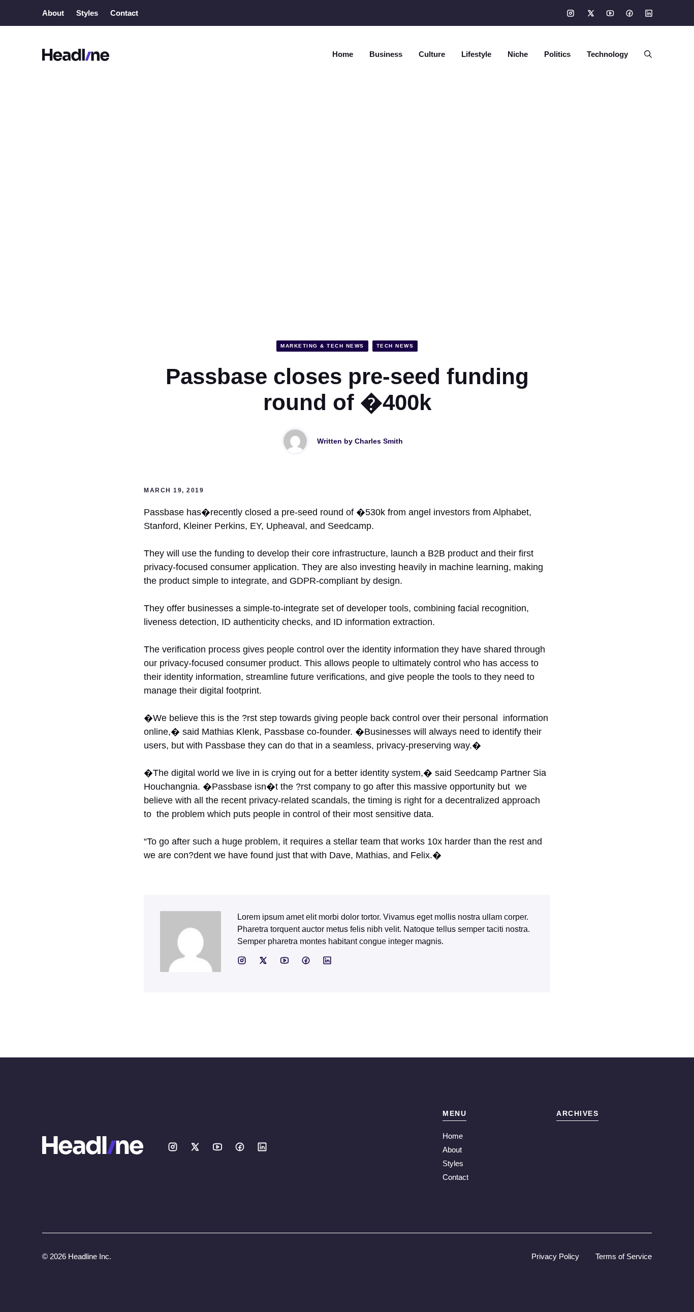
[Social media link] (570, 13)
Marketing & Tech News (322, 346)
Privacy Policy (555, 1256)
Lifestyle (476, 54)
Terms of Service (623, 1256)
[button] (644, 54)
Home (342, 54)
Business (385, 54)
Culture (432, 54)
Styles (87, 13)
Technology (607, 54)
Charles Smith (379, 441)
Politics (557, 54)
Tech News (395, 346)
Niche (518, 54)
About (53, 13)
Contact (124, 13)
